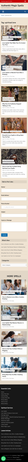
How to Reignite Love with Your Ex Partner (11, 448)
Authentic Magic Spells (12, 5)
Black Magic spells (5, 426)
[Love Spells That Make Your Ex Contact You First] (14, 33)
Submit (4, 235)
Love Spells (6, 37)
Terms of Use (4, 401)
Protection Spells (5, 420)
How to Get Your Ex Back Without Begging (11, 250)
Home (2, 392)
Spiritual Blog (4, 396)
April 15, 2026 (5, 107)
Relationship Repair (8, 39)
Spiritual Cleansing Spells (7, 422)
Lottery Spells (4, 424)
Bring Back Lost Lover (15, 37)
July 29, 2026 (5, 301)
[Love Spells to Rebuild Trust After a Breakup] (14, 62)
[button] (3, 458)
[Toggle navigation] (3, 11)
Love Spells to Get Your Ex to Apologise (11, 256)
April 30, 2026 (5, 76)
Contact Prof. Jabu (5, 398)
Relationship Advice (8, 68)
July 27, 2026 (5, 352)
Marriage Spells (5, 415)
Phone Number (5, 203)
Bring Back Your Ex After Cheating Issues (11, 253)
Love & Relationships (8, 98)
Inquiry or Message (6, 220)
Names (3, 187)
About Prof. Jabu (5, 394)
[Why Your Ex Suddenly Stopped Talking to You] (14, 94)
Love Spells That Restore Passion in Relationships (13, 247)
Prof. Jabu (12, 46)
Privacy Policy (4, 399)
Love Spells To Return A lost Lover (9, 413)
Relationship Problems (8, 100)
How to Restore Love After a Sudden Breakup (12, 244)
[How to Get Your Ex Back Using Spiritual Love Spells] (14, 156)
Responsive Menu (25, 1)
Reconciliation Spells (15, 66)
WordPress (18, 459)
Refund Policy (4, 403)
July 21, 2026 (5, 46)
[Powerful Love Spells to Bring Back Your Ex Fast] (14, 125)
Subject (3, 212)
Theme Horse (16, 457)
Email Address (5, 195)
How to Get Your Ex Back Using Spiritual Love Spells (11, 167)
